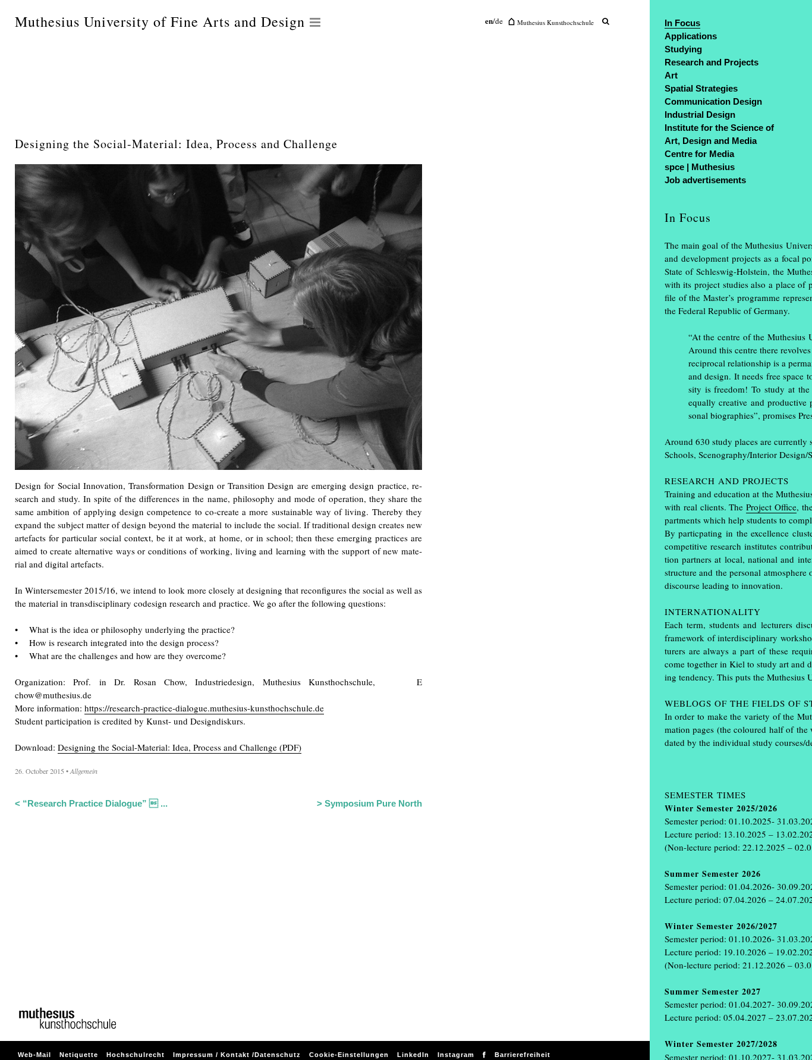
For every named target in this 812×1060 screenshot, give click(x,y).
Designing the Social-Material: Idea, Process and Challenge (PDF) (179, 747)
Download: (35, 747)
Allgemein (83, 771)
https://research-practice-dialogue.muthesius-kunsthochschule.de (204, 708)
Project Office (771, 507)
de (499, 20)
